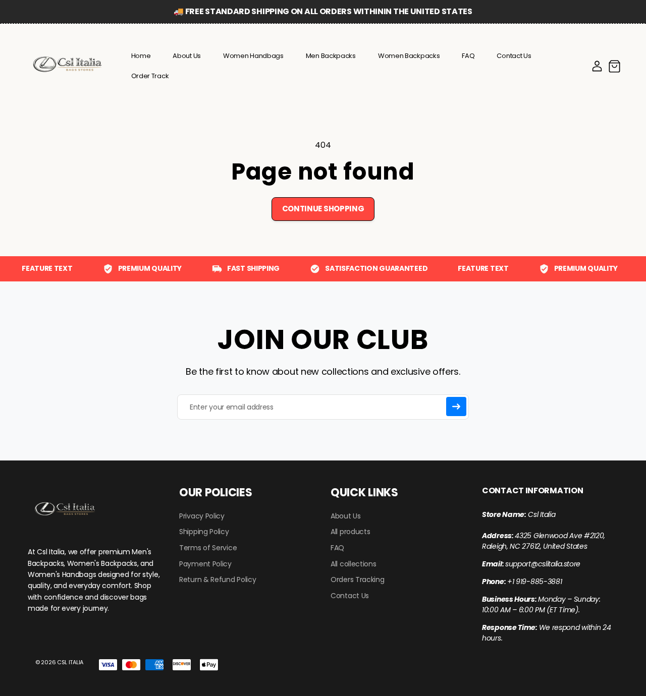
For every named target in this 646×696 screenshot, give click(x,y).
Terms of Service (208, 548)
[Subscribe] (456, 406)
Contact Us (350, 596)
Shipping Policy (204, 532)
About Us (346, 516)
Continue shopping (323, 208)
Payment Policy (205, 564)
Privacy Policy (202, 516)
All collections (353, 564)
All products (350, 532)
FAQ (337, 548)
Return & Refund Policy (217, 580)
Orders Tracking (358, 580)
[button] (614, 66)
